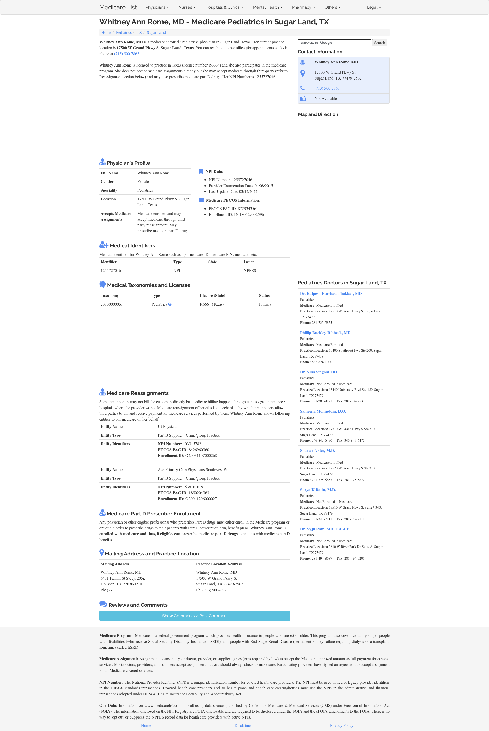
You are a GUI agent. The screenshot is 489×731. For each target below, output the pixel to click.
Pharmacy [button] (302, 7)
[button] (170, 304)
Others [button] (331, 7)
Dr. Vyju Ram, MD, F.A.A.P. (325, 529)
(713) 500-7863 (126, 53)
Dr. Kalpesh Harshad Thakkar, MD (331, 293)
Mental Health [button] (266, 7)
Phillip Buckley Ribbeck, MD (325, 332)
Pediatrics (124, 32)
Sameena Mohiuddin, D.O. (323, 411)
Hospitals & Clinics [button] (223, 7)
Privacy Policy (342, 725)
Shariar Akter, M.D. (317, 450)
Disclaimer (243, 725)
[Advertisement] (192, 118)
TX (139, 32)
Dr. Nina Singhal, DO (318, 372)
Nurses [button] (186, 7)
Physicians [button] (156, 7)
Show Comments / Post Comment (195, 615)
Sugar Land (156, 32)
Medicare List (118, 6)
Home (106, 32)
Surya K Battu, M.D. (318, 489)
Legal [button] (372, 7)
